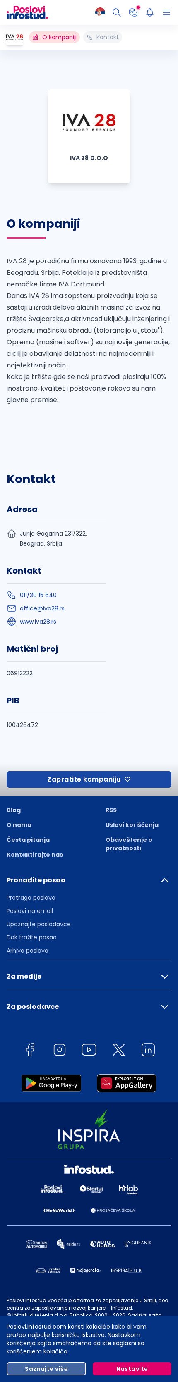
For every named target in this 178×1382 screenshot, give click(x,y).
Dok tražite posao (32, 937)
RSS (111, 810)
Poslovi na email (30, 911)
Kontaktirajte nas (35, 855)
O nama (19, 825)
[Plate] (133, 12)
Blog (14, 810)
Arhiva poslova (27, 950)
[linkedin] (148, 1051)
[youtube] (89, 1051)
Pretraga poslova (31, 898)
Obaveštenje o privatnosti (129, 844)
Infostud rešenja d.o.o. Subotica (52, 1315)
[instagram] (59, 1051)
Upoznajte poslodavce (39, 924)
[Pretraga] (116, 12)
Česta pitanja (28, 840)
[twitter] (119, 1051)
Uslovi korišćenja (132, 825)
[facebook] (30, 1051)
